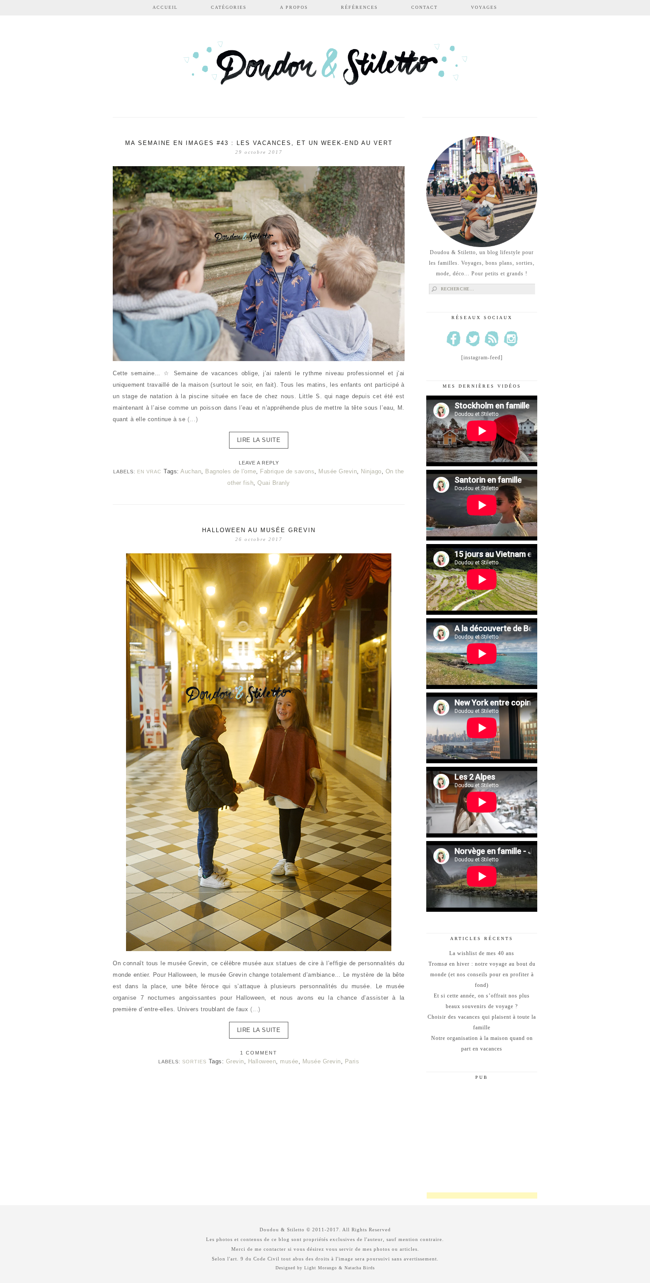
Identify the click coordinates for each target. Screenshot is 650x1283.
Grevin (235, 1061)
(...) (192, 419)
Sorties (194, 1061)
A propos (294, 7)
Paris (352, 1061)
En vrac (149, 471)
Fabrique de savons (287, 471)
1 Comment (258, 1052)
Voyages (484, 7)
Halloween (262, 1061)
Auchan (190, 471)
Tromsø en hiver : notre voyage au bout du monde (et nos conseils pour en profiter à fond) (481, 974)
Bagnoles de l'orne (230, 471)
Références (359, 7)
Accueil (165, 7)
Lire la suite (259, 440)
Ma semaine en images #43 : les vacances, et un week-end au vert (259, 143)
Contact (424, 7)
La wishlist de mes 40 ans (481, 953)
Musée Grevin (337, 471)
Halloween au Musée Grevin (259, 530)
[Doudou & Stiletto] (325, 67)
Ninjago (371, 471)
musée (289, 1061)
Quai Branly (273, 483)
